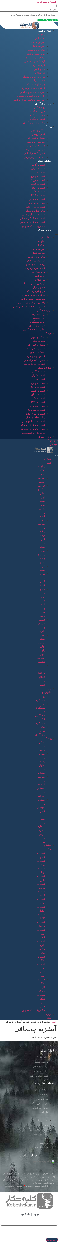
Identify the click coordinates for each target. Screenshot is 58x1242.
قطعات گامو (38, 164)
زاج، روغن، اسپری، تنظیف (31, 95)
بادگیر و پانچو (38, 130)
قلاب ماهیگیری (37, 118)
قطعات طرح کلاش (35, 207)
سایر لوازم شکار (36, 50)
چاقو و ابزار (39, 80)
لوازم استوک (45, 229)
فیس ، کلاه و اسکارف (33, 153)
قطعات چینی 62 (36, 203)
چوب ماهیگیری (37, 115)
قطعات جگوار (37, 191)
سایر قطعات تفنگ (35, 210)
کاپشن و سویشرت (35, 149)
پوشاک (48, 126)
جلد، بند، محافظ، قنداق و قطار (29, 99)
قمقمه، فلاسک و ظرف (33, 88)
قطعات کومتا (38, 184)
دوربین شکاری (37, 46)
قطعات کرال (38, 168)
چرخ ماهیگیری (37, 111)
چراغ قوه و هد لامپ (34, 84)
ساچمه (41, 34)
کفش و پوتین (38, 134)
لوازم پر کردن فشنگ (34, 76)
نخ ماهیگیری (38, 107)
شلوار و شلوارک (36, 138)
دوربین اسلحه (38, 42)
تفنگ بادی (40, 38)
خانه (54, 1021)
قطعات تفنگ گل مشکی (32, 218)
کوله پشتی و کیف (35, 53)
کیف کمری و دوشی (34, 61)
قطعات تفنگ (45, 161)
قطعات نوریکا (37, 180)
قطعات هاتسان (37, 199)
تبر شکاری (39, 72)
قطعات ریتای (38, 187)
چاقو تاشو (40, 69)
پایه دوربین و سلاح (35, 57)
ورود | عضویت (29, 1214)
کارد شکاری (38, 65)
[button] (57, 5)
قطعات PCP (38, 195)
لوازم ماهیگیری (43, 103)
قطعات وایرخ (38, 176)
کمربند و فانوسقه (36, 141)
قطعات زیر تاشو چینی (33, 214)
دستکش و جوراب (36, 145)
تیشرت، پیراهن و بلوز (34, 157)
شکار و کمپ (45, 30)
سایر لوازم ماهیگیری (34, 122)
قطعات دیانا (39, 172)
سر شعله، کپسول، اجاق (32, 92)
